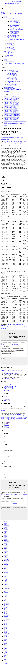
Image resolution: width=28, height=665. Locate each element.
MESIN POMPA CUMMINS (17, 39)
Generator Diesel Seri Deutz (10, 101)
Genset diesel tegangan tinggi (7, 415)
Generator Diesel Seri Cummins (11, 98)
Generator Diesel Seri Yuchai (10, 119)
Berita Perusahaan (11, 53)
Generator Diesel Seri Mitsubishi (11, 114)
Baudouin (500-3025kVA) (16, 22)
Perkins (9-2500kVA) (15, 28)
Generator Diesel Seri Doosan (11, 103)
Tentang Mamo (10, 52)
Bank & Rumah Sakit (12, 49)
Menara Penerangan (11, 36)
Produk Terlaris (12, 414)
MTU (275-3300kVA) (15, 26)
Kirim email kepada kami (6, 173)
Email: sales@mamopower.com (11, 373)
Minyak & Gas (10, 47)
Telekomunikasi (10, 43)
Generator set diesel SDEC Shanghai (13, 417)
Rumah (5, 16)
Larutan (5, 41)
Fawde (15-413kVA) (14, 31)
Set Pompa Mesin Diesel (12, 37)
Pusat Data (9, 44)
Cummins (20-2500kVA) (15, 20)
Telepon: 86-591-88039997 (10, 378)
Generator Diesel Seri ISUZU (11, 106)
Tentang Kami (7, 51)
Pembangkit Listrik (11, 45)
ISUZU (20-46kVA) (14, 25)
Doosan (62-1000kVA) (15, 24)
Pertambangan (10, 48)
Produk (5, 17)
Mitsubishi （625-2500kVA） (17, 29)
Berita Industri (10, 55)
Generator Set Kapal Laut (13, 35)
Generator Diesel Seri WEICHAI (19, 418)
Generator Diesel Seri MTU (10, 109)
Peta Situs (19, 414)
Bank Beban (9, 40)
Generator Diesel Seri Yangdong (11, 117)
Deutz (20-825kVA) (14, 21)
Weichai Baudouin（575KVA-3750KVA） (14, 63)
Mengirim (3, 410)
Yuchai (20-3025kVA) (15, 33)
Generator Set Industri (12, 18)
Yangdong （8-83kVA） (16, 32)
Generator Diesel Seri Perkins (11, 111)
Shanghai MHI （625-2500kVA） (15, 81)
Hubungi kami (7, 56)
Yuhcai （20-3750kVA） (13, 84)
